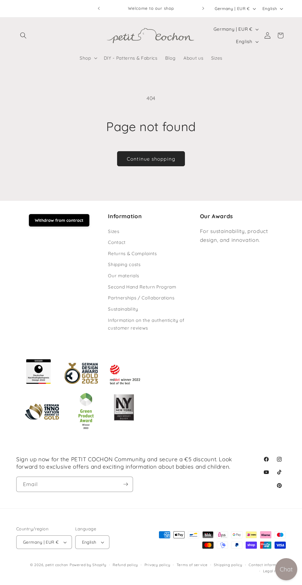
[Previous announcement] (98, 8)
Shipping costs (124, 264)
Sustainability (123, 309)
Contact (117, 242)
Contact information (267, 565)
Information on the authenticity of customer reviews (146, 324)
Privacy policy (157, 565)
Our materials (123, 275)
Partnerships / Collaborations (141, 298)
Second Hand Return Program (142, 287)
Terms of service (192, 565)
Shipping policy (228, 565)
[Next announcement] (203, 8)
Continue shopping (151, 159)
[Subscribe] (126, 484)
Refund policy (125, 565)
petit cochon (56, 565)
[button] (23, 35)
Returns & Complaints (132, 253)
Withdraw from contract (59, 220)
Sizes (113, 231)
